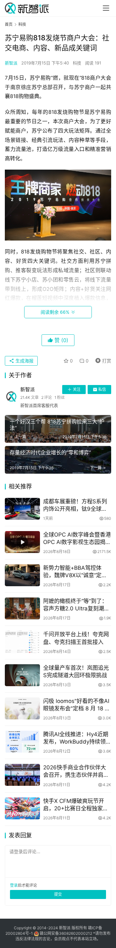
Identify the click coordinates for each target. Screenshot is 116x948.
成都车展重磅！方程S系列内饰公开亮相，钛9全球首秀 (75, 505)
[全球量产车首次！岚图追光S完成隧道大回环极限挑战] (22, 675)
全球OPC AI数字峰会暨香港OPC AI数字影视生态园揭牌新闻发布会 (77, 538)
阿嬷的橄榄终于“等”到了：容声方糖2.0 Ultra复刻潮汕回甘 (76, 605)
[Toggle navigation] (106, 8)
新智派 (11, 62)
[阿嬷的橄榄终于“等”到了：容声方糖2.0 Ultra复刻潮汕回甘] (22, 608)
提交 (58, 894)
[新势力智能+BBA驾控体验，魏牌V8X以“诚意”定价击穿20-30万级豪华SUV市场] (22, 575)
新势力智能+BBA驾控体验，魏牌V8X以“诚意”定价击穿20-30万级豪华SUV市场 (76, 572)
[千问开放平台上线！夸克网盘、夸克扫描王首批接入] (22, 642)
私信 (102, 389)
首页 (9, 24)
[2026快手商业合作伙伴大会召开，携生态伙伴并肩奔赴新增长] (22, 775)
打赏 (101, 359)
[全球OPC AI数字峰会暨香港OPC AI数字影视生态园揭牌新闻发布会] (22, 542)
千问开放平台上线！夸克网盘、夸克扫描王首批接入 (76, 638)
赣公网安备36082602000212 (66, 933)
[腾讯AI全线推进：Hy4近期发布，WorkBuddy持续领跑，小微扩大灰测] (22, 742)
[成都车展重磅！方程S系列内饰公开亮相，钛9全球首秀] (22, 509)
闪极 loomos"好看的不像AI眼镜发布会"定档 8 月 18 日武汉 (76, 705)
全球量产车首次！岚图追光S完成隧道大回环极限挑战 (76, 671)
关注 (77, 389)
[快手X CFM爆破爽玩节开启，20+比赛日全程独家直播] (22, 808)
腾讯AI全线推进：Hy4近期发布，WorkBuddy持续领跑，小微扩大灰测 (75, 738)
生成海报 (24, 360)
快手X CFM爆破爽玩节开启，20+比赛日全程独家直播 (75, 805)
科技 (77, 62)
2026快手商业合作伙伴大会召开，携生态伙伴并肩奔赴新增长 (76, 771)
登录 (14, 885)
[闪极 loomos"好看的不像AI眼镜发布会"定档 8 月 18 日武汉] (22, 708)
